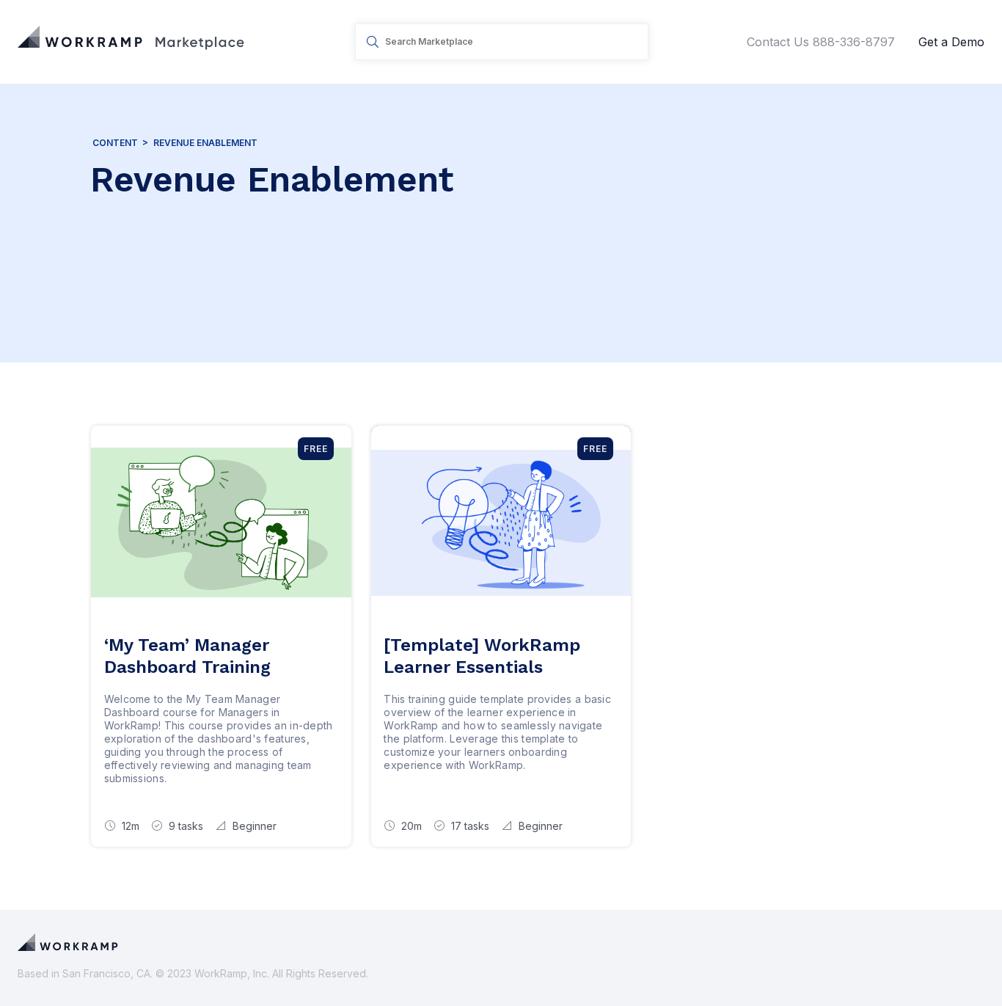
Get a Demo (951, 41)
